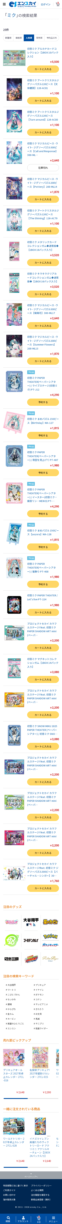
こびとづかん (14, 994)
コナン (38, 999)
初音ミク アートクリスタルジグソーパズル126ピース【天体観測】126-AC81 (43, 84)
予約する (43, 402)
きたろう (39, 1009)
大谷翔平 (12, 984)
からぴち (12, 1009)
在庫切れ (43, 167)
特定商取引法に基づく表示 (15, 1185)
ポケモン (39, 994)
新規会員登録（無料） (41, 1199)
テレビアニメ (41, 1004)
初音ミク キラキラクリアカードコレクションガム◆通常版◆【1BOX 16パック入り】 (43, 277)
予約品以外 (51, 37)
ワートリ (12, 989)
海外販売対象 (9, 1199)
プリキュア (40, 984)
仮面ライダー (41, 1028)
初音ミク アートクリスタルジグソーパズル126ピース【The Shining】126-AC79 (43, 214)
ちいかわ (12, 999)
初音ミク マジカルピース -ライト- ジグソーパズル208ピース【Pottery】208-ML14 (42, 182)
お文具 (38, 1013)
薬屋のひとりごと (16, 1023)
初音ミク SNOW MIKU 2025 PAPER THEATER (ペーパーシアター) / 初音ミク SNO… (42, 730)
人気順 (29, 37)
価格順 (19, 37)
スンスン (12, 1028)
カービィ (12, 1018)
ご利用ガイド (9, 1190)
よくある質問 (37, 1190)
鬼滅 (37, 1018)
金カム (11, 1013)
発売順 (39, 37)
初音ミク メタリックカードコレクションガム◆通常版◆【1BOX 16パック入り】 (43, 245)
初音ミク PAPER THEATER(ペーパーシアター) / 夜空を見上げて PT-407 (42, 456)
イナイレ (39, 989)
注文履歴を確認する (40, 1194)
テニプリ (39, 1023)
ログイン (45, 4)
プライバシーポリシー (41, 1185)
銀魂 (10, 1004)
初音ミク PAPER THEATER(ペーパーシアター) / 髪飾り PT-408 (41, 567)
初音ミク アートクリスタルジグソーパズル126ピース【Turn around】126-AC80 (43, 115)
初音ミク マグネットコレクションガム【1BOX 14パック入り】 (42, 662)
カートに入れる (43, 69)
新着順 (8, 37)
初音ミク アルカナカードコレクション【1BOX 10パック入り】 (42, 52)
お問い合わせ (9, 1194)
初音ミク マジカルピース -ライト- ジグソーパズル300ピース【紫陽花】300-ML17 (42, 309)
